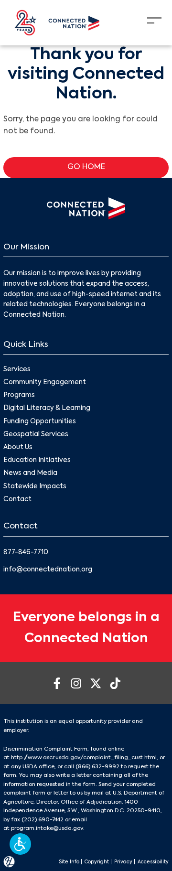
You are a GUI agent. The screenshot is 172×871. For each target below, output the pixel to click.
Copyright (97, 862)
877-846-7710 (25, 552)
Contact (17, 499)
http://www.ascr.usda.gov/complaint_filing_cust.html (84, 758)
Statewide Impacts (34, 487)
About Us (17, 447)
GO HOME (86, 167)
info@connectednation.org (47, 570)
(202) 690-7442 (43, 820)
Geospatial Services (35, 434)
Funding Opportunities (39, 422)
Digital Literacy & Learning (46, 408)
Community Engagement (44, 382)
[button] (20, 844)
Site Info (69, 862)
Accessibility (153, 862)
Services (17, 369)
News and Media (30, 473)
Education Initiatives (37, 460)
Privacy (123, 862)
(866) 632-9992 (97, 767)
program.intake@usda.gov (47, 828)
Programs (19, 395)
